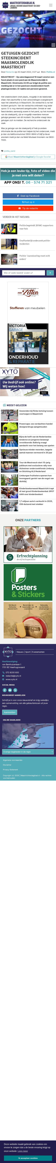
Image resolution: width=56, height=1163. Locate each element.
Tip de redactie (30, 208)
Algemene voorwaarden (12, 760)
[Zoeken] (50, 272)
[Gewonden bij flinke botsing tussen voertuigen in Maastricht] (9, 415)
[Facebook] (4, 690)
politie (7, 151)
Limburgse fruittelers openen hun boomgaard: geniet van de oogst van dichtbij (36, 478)
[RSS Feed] (15, 690)
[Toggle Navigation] (51, 5)
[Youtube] (10, 690)
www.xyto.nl (11, 679)
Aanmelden (9, 712)
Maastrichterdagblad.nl (22, 3)
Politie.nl (50, 72)
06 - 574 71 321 (39, 182)
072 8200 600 (12, 672)
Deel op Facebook (30, 195)
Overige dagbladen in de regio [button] (17, 752)
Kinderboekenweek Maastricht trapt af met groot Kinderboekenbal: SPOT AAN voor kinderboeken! (36, 491)
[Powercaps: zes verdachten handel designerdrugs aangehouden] (9, 428)
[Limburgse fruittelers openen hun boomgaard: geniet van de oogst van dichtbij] (9, 480)
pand (13, 151)
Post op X (29, 202)
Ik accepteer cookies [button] (28, 1158)
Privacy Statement (10, 770)
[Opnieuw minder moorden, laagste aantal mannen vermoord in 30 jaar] (9, 454)
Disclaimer (7, 765)
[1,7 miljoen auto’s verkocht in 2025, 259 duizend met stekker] (9, 505)
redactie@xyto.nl (13, 676)
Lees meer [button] (23, 1151)
